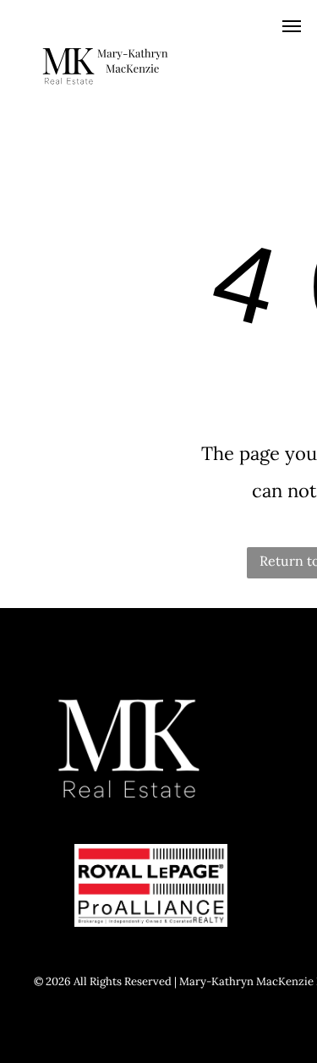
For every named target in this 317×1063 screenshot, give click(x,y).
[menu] (292, 26)
